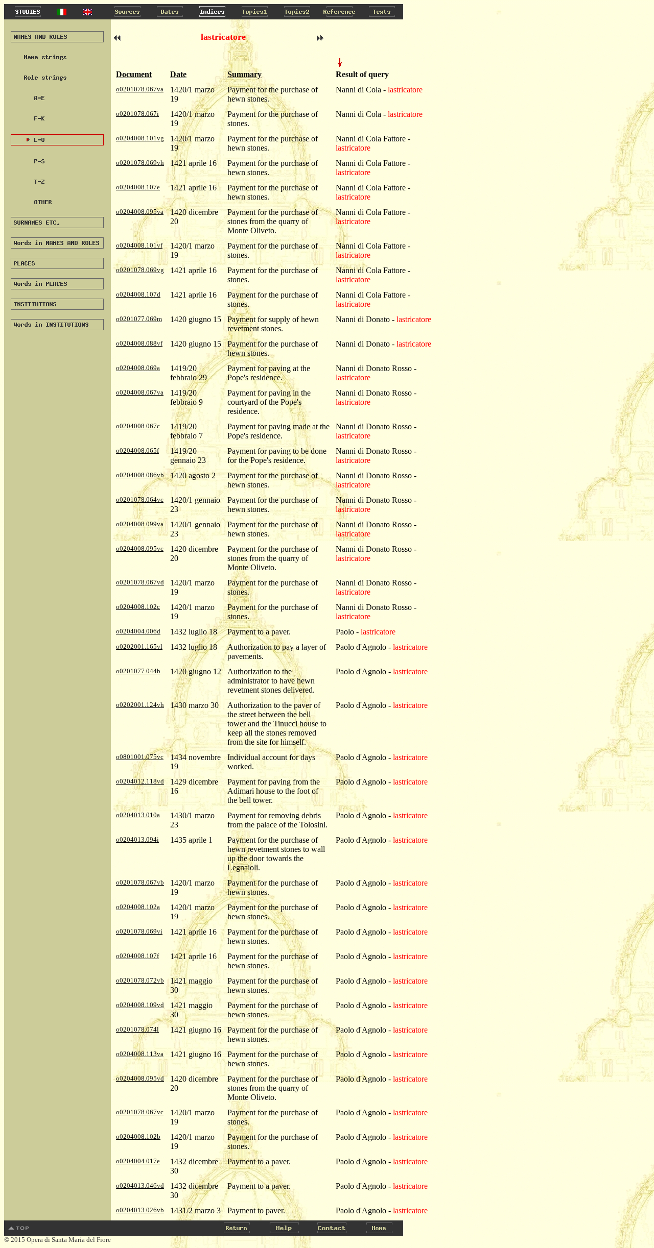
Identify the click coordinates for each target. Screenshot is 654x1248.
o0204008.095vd (140, 1078)
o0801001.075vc (140, 757)
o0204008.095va (140, 211)
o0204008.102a (138, 907)
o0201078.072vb (140, 980)
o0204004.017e (138, 1161)
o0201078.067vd (140, 582)
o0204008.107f (137, 956)
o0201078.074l (137, 1029)
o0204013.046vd (140, 1185)
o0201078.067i (137, 113)
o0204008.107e (138, 187)
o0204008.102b (138, 1136)
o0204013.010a (138, 815)
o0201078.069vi (139, 931)
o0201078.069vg (140, 270)
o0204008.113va (140, 1054)
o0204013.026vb (140, 1210)
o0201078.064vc (140, 499)
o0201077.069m (139, 319)
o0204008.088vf (139, 343)
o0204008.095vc (140, 548)
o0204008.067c (138, 426)
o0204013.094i (137, 839)
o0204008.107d (138, 294)
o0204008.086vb (140, 475)
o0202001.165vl (139, 646)
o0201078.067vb (140, 882)
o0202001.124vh (140, 704)
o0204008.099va (140, 524)
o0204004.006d (138, 631)
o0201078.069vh (140, 162)
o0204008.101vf (139, 245)
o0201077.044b (138, 671)
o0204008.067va (140, 392)
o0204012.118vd (140, 781)
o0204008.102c (138, 606)
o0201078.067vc (140, 1112)
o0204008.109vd (140, 1005)
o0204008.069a (138, 368)
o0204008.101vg (140, 138)
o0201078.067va (140, 89)
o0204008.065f (137, 450)
